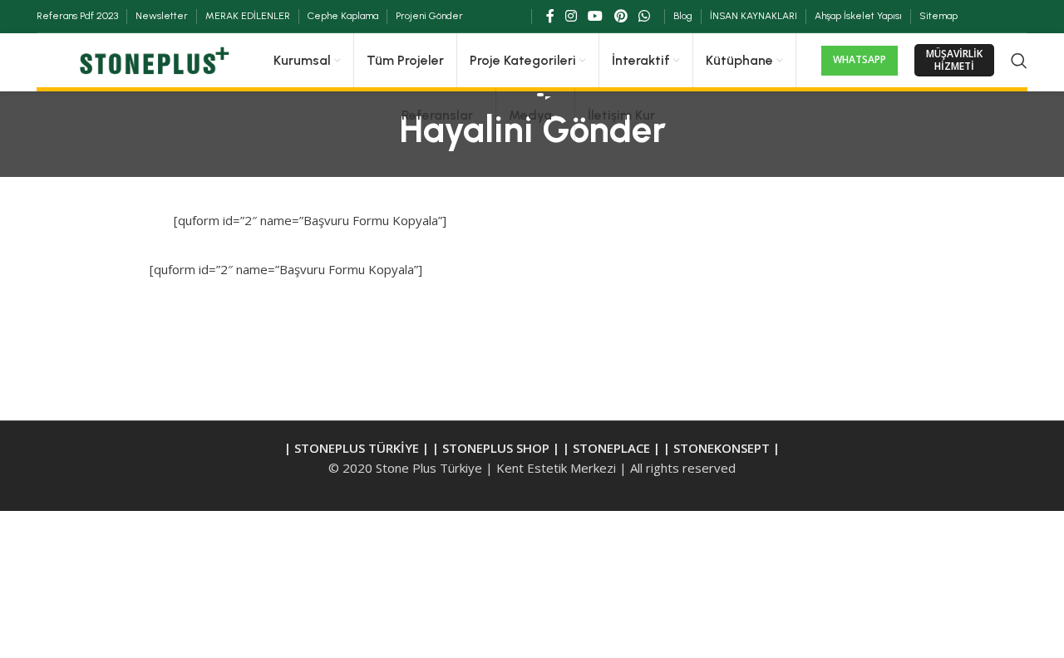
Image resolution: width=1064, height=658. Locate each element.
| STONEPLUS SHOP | (495, 447)
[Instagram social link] (570, 15)
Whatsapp (859, 59)
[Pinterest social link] (620, 15)
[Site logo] (152, 59)
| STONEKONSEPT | (721, 447)
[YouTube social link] (595, 15)
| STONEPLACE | (611, 447)
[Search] (1019, 60)
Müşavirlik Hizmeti (954, 59)
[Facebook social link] (549, 15)
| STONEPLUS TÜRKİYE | (358, 447)
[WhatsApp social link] (644, 15)
